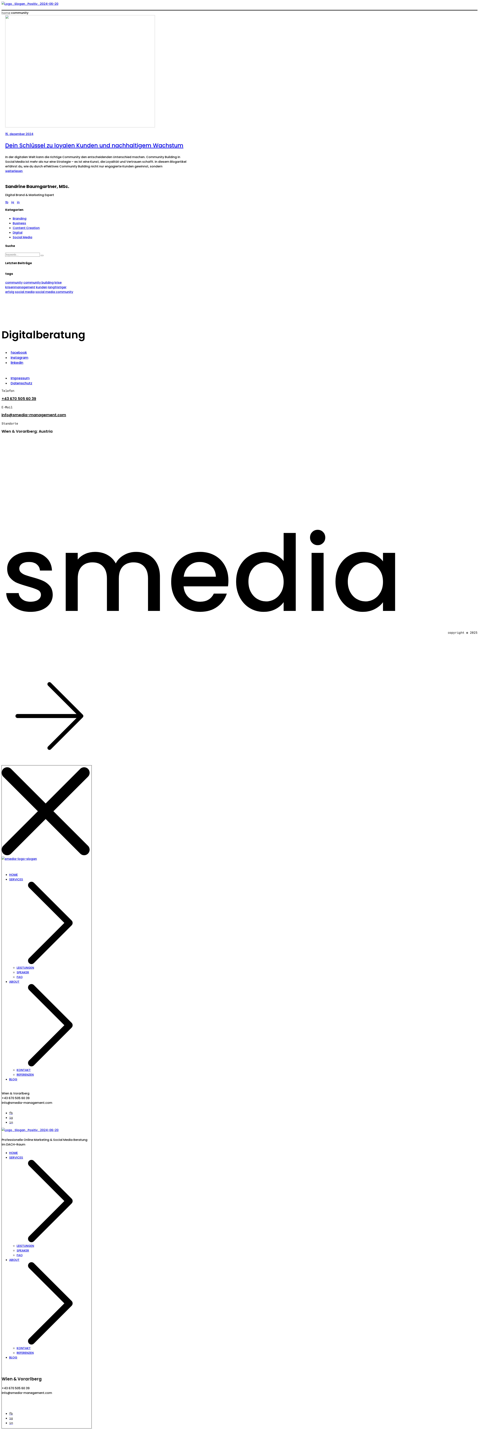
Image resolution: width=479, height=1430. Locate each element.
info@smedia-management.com (33, 414)
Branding (19, 218)
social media (25, 292)
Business (19, 223)
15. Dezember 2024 (19, 134)
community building (38, 282)
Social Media (22, 237)
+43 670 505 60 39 (18, 398)
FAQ (20, 977)
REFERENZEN (25, 1075)
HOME (13, 875)
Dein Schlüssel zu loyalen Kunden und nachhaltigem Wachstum (94, 145)
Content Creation (26, 228)
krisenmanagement (20, 287)
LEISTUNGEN (25, 968)
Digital (17, 232)
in (18, 202)
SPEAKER (23, 972)
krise (58, 282)
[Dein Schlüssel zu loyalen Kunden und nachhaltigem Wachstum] (80, 126)
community (14, 282)
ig (12, 202)
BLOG (13, 1079)
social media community (54, 292)
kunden (41, 287)
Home (5, 13)
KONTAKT (24, 1070)
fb (6, 202)
